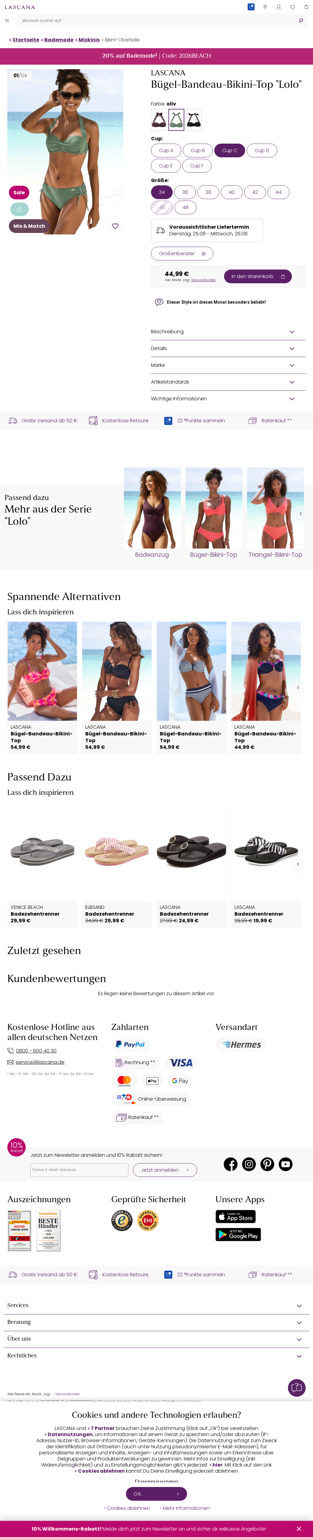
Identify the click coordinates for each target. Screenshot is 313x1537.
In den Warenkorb (253, 276)
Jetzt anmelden (160, 1170)
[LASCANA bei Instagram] (249, 1164)
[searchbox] (154, 20)
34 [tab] (162, 192)
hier (217, 1465)
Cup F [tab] (197, 165)
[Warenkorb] (306, 7)
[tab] (159, 120)
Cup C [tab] (229, 150)
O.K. (138, 1493)
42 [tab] (255, 192)
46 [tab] (162, 207)
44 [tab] (278, 192)
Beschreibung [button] (167, 331)
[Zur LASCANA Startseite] (20, 7)
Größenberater (177, 253)
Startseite (26, 39)
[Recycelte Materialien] (19, 209)
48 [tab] (185, 207)
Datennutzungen (70, 1435)
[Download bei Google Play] (238, 1234)
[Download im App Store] (235, 1216)
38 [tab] (208, 192)
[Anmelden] (278, 7)
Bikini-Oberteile (122, 39)
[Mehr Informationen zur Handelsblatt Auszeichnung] (48, 1231)
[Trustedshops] (122, 1220)
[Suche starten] (300, 20)
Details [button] (159, 348)
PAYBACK (251, 16)
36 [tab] (185, 192)
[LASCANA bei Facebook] (231, 1164)
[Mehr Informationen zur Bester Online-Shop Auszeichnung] (19, 1231)
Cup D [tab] (262, 150)
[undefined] (300, 514)
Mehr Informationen (186, 1508)
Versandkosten (203, 279)
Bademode (58, 39)
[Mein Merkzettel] (292, 7)
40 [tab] (232, 192)
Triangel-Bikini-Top (275, 555)
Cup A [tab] (166, 150)
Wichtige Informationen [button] (179, 398)
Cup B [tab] (198, 150)
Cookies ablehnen (101, 1471)
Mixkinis (89, 39)
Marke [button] (158, 365)
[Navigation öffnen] (7, 20)
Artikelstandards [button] (170, 381)
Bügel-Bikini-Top (213, 555)
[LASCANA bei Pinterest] (267, 1164)
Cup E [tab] (166, 165)
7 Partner (103, 1428)
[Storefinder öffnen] (265, 7)
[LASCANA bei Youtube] (286, 1164)
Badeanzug (152, 555)
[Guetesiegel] (148, 1220)
